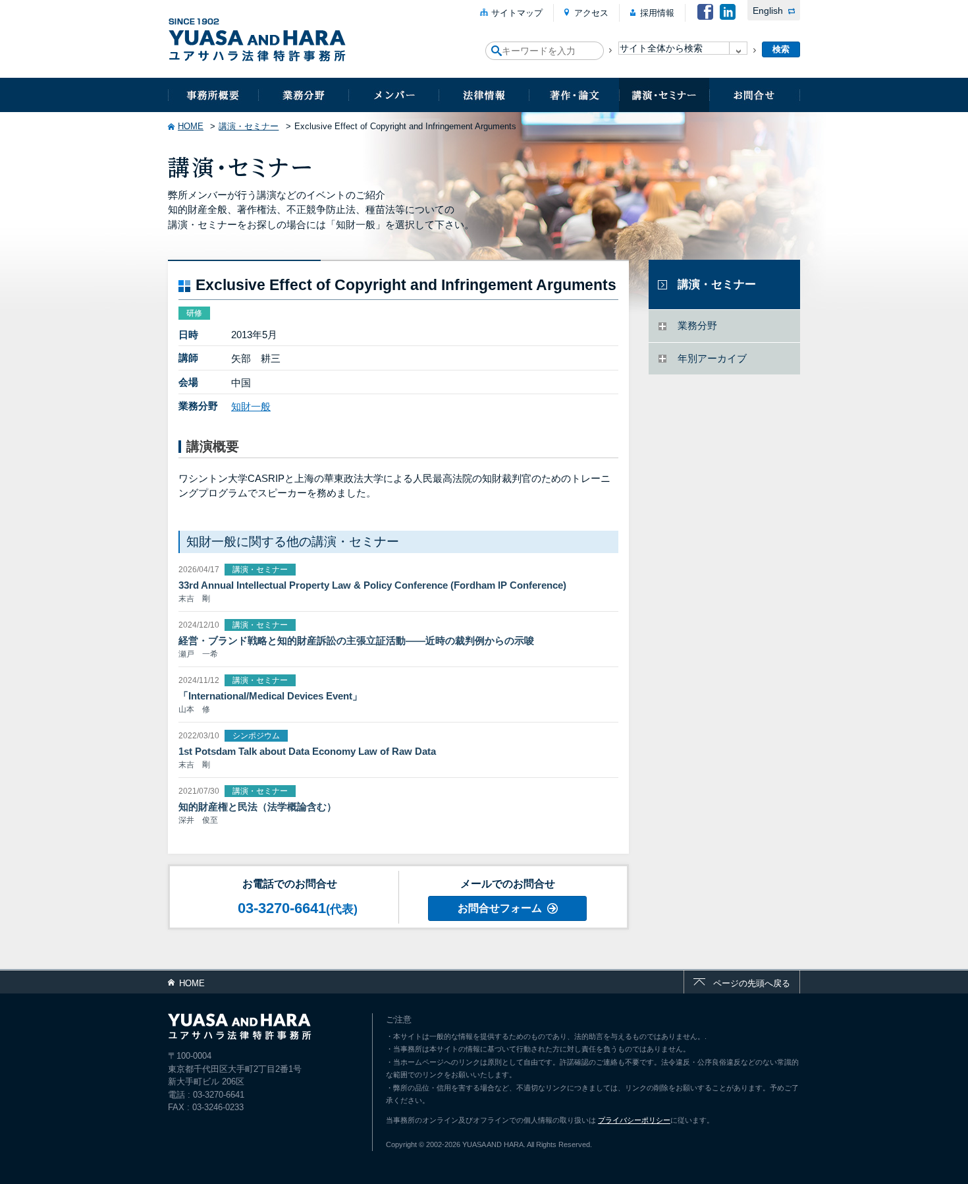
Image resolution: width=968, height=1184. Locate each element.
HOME (190, 126)
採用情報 (657, 13)
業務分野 (303, 95)
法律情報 (484, 95)
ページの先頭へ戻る (751, 983)
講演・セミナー (664, 95)
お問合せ (754, 95)
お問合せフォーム (500, 908)
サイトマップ (517, 13)
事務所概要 (213, 95)
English (768, 10)
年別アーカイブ (712, 358)
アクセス (591, 13)
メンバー (393, 95)
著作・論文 (574, 95)
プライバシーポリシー (634, 1120)
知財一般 (251, 406)
